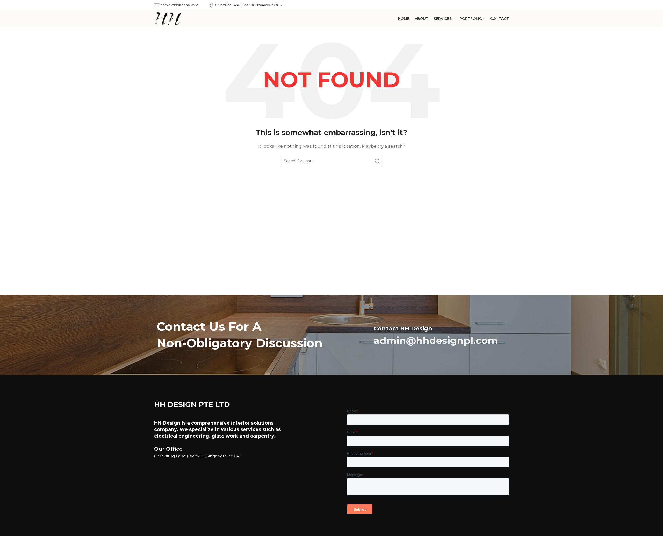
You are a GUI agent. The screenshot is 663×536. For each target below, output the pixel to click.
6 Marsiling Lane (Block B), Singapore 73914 (196, 456)
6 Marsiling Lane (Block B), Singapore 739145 (248, 5)
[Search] (377, 161)
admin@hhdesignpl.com (179, 5)
